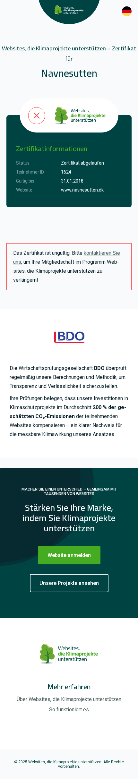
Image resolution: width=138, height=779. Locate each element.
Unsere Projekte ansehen (69, 583)
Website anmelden (69, 555)
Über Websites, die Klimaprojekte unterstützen (69, 699)
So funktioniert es (69, 709)
